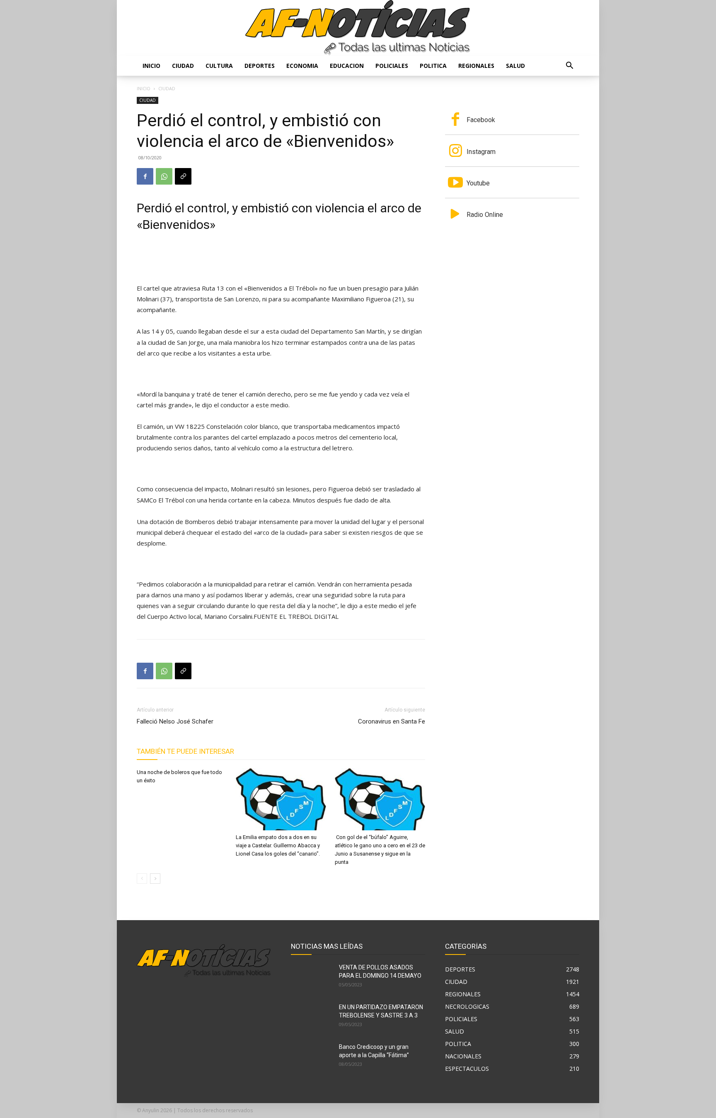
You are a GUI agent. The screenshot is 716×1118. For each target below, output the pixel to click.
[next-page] (155, 878)
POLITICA (433, 66)
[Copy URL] (183, 176)
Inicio (151, 66)
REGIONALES (476, 66)
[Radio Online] (455, 214)
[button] (569, 66)
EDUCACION (347, 66)
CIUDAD (183, 66)
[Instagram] (455, 151)
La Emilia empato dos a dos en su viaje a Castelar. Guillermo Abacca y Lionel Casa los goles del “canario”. (278, 845)
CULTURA (219, 66)
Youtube (478, 183)
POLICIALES (391, 66)
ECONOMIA (302, 66)
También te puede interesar (185, 751)
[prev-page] (142, 878)
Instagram (481, 152)
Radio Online (485, 215)
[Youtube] (455, 183)
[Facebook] (145, 176)
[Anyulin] (358, 28)
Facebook (481, 120)
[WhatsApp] (164, 176)
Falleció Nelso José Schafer (175, 721)
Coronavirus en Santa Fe (391, 721)
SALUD (515, 66)
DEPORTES (259, 66)
